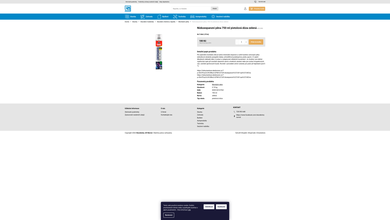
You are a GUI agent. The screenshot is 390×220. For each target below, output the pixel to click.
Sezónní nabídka (203, 126)
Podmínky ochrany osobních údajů (148, 2)
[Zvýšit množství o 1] (246, 42)
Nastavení (168, 215)
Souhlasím (221, 207)
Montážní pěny (217, 85)
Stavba (199, 112)
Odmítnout (209, 207)
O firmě (163, 112)
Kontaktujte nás (166, 115)
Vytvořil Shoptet (241, 133)
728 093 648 (240, 112)
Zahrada (200, 115)
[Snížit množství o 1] (236, 42)
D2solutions (261, 133)
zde (189, 210)
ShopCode (251, 133)
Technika (200, 123)
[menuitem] (130, 17)
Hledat (215, 8)
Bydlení (199, 118)
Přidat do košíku (256, 42)
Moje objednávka (164, 2)
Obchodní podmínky (131, 2)
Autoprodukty (202, 121)
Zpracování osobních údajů (134, 115)
